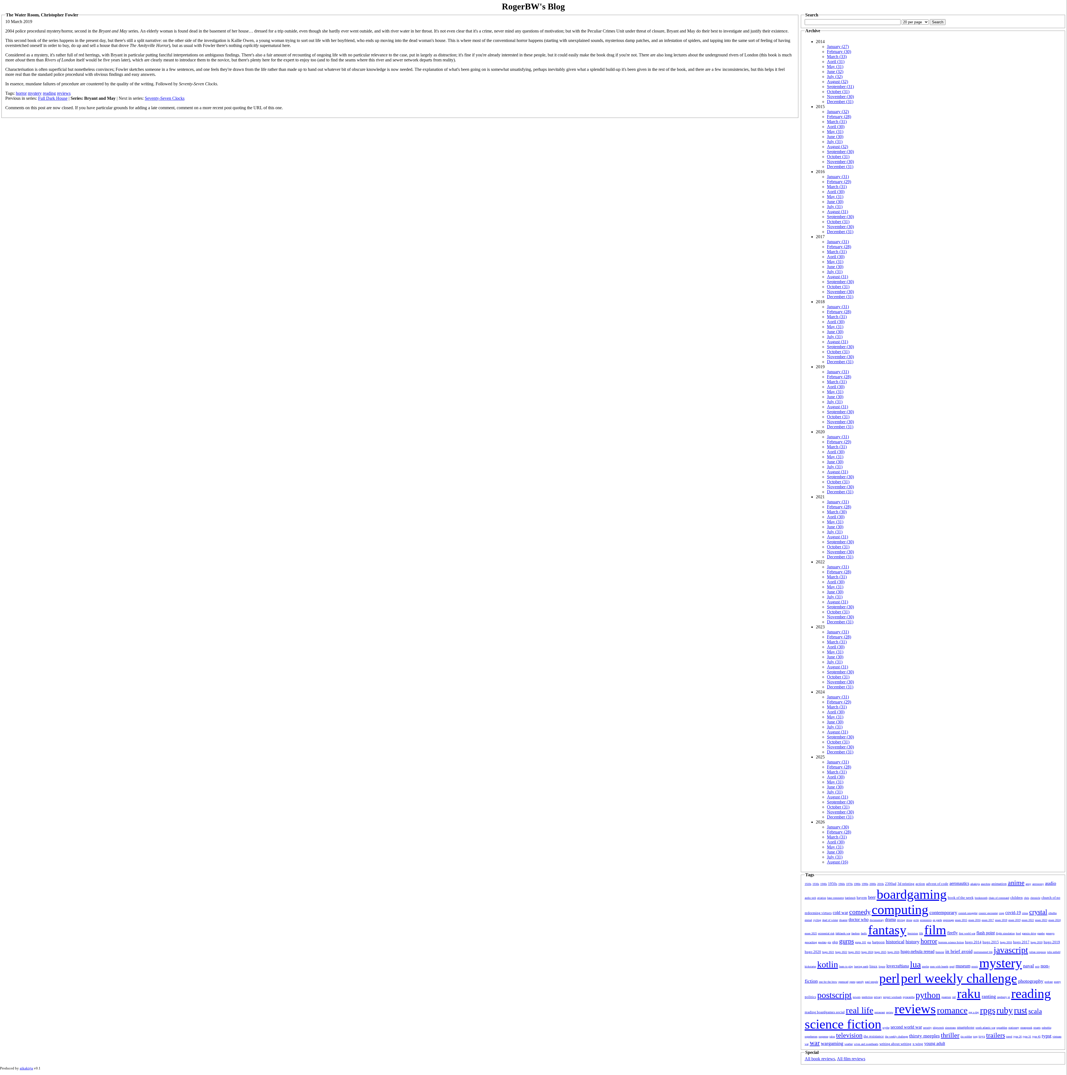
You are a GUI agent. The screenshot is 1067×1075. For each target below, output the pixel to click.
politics (810, 997)
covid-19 (1013, 912)
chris (1026, 897)
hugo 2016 (1006, 942)
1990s (865, 883)
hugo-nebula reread (917, 951)
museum (963, 966)
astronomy (1038, 883)
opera (852, 981)
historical (895, 941)
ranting (989, 996)
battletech (850, 897)
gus (869, 942)
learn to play (846, 966)
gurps (846, 941)
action (920, 884)
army (1028, 883)
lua (915, 964)
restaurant (879, 1012)
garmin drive (1029, 933)
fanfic (864, 933)
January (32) (838, 111)
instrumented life (983, 952)
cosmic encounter (988, 913)
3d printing (906, 884)
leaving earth (861, 966)
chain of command (999, 897)
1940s (823, 883)
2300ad (890, 884)
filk (921, 933)
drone (909, 920)
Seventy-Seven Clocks (165, 98)
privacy (878, 997)
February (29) (839, 181)
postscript (834, 995)
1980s (857, 883)
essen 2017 (988, 920)
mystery (35, 93)
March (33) (837, 56)
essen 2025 (811, 933)
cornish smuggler (968, 913)
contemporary (943, 912)
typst (1046, 1036)
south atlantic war (985, 1027)
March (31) (837, 121)
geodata (822, 942)
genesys (1050, 933)
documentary (877, 920)
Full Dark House (53, 98)
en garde (937, 920)
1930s (815, 883)
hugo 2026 (893, 952)
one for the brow (828, 981)
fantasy (887, 929)
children (1016, 897)
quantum (946, 997)
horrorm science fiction (951, 942)
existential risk (826, 933)
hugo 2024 (867, 952)
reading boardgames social (825, 1012)
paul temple (871, 981)
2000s (872, 883)
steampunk (1026, 1027)
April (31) (835, 61)
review (889, 1012)
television (849, 1035)
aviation (821, 897)
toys (982, 1036)
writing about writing (895, 1044)
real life (859, 1010)
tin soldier (966, 1036)
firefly (952, 932)
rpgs (987, 1010)
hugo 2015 (991, 942)
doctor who (859, 919)
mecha (925, 966)
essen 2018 (1001, 920)
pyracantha (908, 997)
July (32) (834, 76)
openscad (843, 981)
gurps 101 (860, 942)
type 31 (1027, 1036)
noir (1037, 966)
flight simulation (1005, 933)
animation (999, 884)
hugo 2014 (973, 942)
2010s (880, 883)
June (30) (835, 136)
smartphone (965, 1027)
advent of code (937, 884)
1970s (849, 883)
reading (49, 93)
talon (832, 1036)
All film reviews (851, 1058)
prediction (867, 997)
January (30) (838, 827)
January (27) (838, 46)
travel (1009, 1036)
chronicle (1035, 897)
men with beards (939, 966)
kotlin (827, 964)
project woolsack (892, 997)
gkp (835, 942)
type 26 (1017, 1036)
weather (848, 1044)
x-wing (918, 1044)
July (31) (834, 141)
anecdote (985, 883)
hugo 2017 (1021, 942)
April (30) (835, 126)
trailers (995, 1035)
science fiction (843, 1024)
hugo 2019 (1052, 942)
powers (857, 997)
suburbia (1046, 1027)
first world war (967, 933)
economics (926, 920)
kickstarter (810, 966)
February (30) (839, 51)
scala (1035, 1011)
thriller (950, 1035)
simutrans (950, 1027)
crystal (1038, 911)
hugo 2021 (828, 952)
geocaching (811, 942)
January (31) (838, 176)
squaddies (1001, 1027)
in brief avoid (959, 951)
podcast (1048, 981)
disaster (843, 920)
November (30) (840, 96)
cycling (817, 920)
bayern (862, 897)
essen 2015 (961, 920)
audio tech (810, 897)
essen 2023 (1041, 920)
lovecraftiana (897, 966)
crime (1025, 913)
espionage (948, 920)
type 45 (1036, 1036)
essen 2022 (1028, 920)
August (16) (837, 862)
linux (873, 966)
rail (954, 997)
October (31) (838, 91)
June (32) (835, 71)
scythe (885, 1027)
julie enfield (1053, 952)
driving (901, 920)
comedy (860, 911)
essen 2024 (1054, 920)
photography (1030, 981)
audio (1050, 883)
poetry (1057, 981)
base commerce (835, 897)
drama (890, 919)
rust (1020, 1010)
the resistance (874, 1036)
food (1018, 933)
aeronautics (959, 883)
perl (889, 978)
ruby (1004, 1010)
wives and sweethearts (866, 1044)
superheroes (811, 1036)
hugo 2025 (880, 952)
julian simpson (1037, 952)
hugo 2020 (813, 952)
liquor (882, 966)
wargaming (832, 1043)
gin (829, 942)
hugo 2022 (841, 952)
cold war (840, 912)
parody (860, 981)
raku (969, 993)
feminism (913, 933)
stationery (1013, 1027)
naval (1028, 966)
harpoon (878, 942)
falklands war (843, 933)
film (935, 929)
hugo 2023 (854, 952)
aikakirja (975, 883)
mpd (951, 966)
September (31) (840, 86)
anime (1016, 882)
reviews (64, 93)
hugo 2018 (1037, 942)
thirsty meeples (924, 1036)
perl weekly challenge (959, 978)
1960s (841, 883)
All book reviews (820, 1058)
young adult (934, 1043)
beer (872, 897)
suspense (823, 1036)
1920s (808, 883)
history (912, 941)
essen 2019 (1014, 920)
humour (940, 952)
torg (975, 1036)
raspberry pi (1003, 997)
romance (952, 1010)
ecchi (916, 920)
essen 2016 (974, 920)
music (974, 966)
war (815, 1042)
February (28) (839, 116)
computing (900, 909)
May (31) (835, 66)
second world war (906, 1027)
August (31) (837, 211)
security (927, 1027)
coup (1001, 913)
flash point (985, 932)
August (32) (837, 81)
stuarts (1037, 1027)
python (928, 995)
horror (21, 93)
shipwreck (938, 1027)
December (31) (840, 101)
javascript (1011, 950)
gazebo (1041, 933)
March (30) (837, 511)
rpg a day (974, 1012)
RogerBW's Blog (533, 6)
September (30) (840, 151)
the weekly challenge (896, 1036)
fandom (855, 933)
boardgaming (912, 894)
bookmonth (981, 897)
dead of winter (830, 920)
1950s (832, 884)
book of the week (961, 897)
